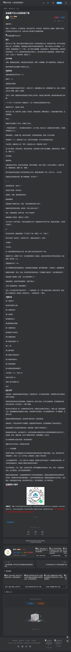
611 (19, 552)
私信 (63, 17)
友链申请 (15, 640)
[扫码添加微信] (67, 641)
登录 (31, 603)
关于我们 (34, 640)
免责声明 (21, 640)
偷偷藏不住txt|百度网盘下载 (17, 13)
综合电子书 (12, 8)
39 (26, 552)
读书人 (12, 16)
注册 (41, 603)
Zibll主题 (34, 643)
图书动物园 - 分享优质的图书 (23, 643)
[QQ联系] (67, 637)
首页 (6, 8)
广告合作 (27, 640)
